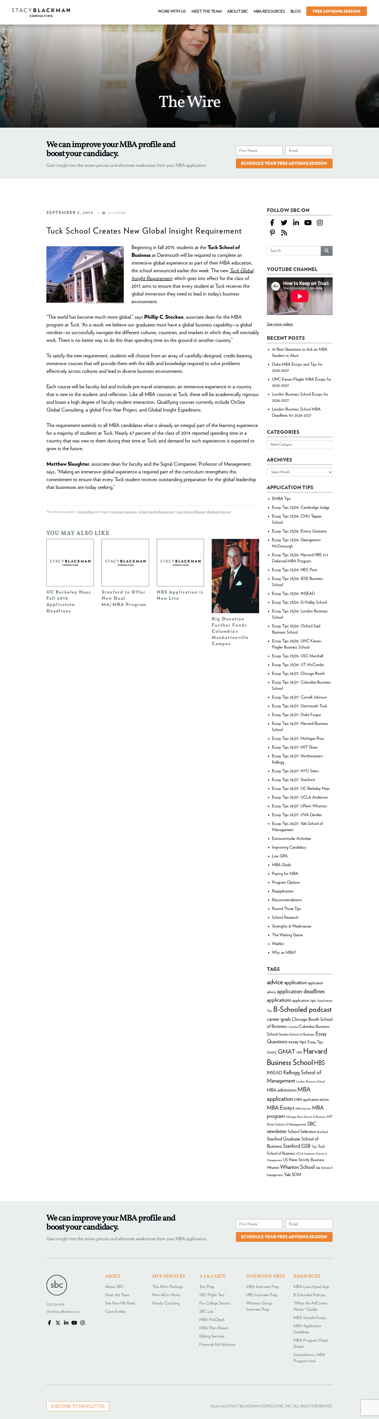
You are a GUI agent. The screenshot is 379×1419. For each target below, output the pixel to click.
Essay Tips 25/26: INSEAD (293, 594)
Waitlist (278, 944)
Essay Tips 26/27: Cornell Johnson (299, 697)
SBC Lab (207, 1311)
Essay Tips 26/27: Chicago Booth (298, 673)
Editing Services (211, 1336)
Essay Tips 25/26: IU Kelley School (299, 602)
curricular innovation (124, 512)
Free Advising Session (336, 11)
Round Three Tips (286, 909)
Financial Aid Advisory (217, 1344)
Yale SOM (292, 1174)
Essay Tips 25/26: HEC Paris (294, 570)
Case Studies (115, 1311)
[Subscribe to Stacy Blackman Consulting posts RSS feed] (284, 233)
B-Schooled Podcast (309, 1295)
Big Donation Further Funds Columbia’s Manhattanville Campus (230, 631)
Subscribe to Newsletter (78, 1406)
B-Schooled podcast (302, 1009)
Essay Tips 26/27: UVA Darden (297, 815)
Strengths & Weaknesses (291, 926)
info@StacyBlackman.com (63, 1312)
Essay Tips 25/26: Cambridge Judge (300, 507)
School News (86, 512)
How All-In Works (166, 1295)
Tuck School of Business (190, 512)
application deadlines (301, 992)
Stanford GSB (296, 1146)
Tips (314, 1146)
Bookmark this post (219, 512)
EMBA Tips (281, 499)
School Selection (302, 1131)
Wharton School (297, 1167)
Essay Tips (315, 1042)
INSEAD (274, 1073)
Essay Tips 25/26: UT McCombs (298, 665)
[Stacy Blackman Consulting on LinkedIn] (66, 1323)
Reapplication (283, 891)
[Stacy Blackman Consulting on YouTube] (74, 1323)
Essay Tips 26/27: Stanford (293, 780)
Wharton (273, 1168)
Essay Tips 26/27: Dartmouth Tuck (299, 706)
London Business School (310, 1081)
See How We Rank (120, 1303)
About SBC (114, 1287)
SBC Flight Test (213, 1295)
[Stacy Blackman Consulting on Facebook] (272, 223)
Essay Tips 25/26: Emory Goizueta (299, 531)
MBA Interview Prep (262, 1287)
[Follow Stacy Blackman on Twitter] (284, 223)
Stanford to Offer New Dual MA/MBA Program (124, 598)
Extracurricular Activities (291, 838)
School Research (285, 917)
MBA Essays (280, 1108)
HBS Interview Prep (261, 1295)
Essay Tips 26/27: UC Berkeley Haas (301, 788)
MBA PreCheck (212, 1320)
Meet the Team (117, 1295)
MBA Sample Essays (309, 1318)
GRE (299, 1052)
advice (275, 982)
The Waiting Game (287, 935)
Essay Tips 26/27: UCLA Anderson (300, 797)
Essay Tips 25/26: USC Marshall (297, 656)
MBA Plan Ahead (213, 1328)
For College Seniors (214, 1303)
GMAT (286, 1052)
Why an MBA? (284, 952)
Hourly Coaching (165, 1303)
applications (279, 1000)
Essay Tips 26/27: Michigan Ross (298, 738)
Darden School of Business (297, 1034)
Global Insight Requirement (156, 512)
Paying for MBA (285, 874)
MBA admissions (281, 1090)
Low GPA (280, 856)
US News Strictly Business (303, 1160)
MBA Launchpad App (311, 1287)
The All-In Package (167, 1287)
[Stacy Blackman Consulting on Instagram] (82, 1323)
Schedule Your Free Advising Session (284, 163)
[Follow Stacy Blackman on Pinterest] (272, 233)
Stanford (322, 1132)
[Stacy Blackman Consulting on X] (58, 1323)
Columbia (292, 1027)
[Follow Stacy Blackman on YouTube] (308, 223)
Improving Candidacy (289, 847)
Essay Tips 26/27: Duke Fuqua (296, 715)
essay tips (298, 1041)
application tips (304, 1000)
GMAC (272, 1052)
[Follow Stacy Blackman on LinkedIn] (296, 223)
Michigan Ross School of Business (306, 1116)
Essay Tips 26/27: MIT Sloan (295, 747)
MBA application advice (311, 1100)
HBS (319, 1063)
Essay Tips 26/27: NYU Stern (295, 771)
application (295, 982)
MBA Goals (281, 865)
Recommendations (287, 900)
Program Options (286, 882)
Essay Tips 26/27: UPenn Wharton (299, 806)
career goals (279, 1019)
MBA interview (303, 1108)
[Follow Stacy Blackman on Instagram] (320, 223)
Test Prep (206, 1287)
